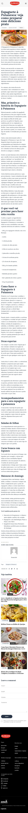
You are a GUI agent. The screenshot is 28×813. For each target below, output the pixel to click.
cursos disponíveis (19, 763)
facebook (17, 768)
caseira (3, 752)
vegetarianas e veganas (20, 750)
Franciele (4, 27)
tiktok (4, 785)
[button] (2, 3)
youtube (17, 770)
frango (16, 746)
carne (16, 748)
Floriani (21, 27)
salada (16, 753)
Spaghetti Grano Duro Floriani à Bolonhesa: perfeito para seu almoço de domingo (15, 526)
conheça (3, 761)
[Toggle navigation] (22, 3)
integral (3, 747)
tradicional (3, 750)
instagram (17, 765)
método (3, 765)
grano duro (4, 745)
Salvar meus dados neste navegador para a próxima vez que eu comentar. (15, 721)
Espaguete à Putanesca (11, 564)
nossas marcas (4, 763)
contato (3, 768)
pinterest (5, 788)
